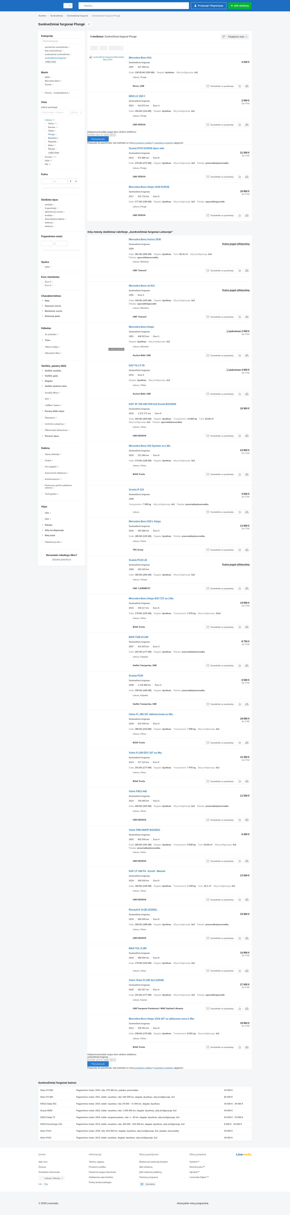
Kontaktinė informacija (49, 1172)
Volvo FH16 (45, 1137)
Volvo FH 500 (46, 1090)
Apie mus (43, 1162)
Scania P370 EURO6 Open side (146, 148)
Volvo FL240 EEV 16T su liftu (145, 752)
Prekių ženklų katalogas (100, 1182)
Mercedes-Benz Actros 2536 (145, 239)
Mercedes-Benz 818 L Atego (145, 521)
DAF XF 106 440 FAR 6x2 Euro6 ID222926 (152, 404)
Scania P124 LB (138, 560)
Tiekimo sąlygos (96, 1162)
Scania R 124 (136, 489)
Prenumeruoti (98, 139)
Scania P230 (136, 675)
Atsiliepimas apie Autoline (101, 1177)
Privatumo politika (97, 1167)
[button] (239, 86)
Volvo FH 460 (46, 1097)
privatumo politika (143, 143)
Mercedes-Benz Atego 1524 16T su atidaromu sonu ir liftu (161, 1018)
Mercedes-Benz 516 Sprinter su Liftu (149, 446)
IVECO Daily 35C (48, 1104)
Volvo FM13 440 (138, 791)
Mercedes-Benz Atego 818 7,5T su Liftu (151, 598)
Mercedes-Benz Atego (141, 327)
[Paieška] (81, 6)
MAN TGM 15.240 (138, 637)
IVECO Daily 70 (47, 1117)
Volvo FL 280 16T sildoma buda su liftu (151, 714)
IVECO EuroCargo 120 (51, 1124)
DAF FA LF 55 (137, 365)
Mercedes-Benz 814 (140, 57)
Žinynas (42, 1167)
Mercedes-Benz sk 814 (142, 285)
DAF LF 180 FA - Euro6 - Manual (147, 871)
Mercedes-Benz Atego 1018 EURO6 (149, 187)
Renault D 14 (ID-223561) (143, 909)
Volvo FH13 (45, 1131)
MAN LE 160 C (137, 96)
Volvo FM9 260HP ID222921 (144, 830)
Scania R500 (46, 1110)
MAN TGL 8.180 (138, 948)
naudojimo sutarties (163, 143)
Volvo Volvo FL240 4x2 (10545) (146, 980)
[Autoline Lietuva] (49, 6)
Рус (46, 1184)
